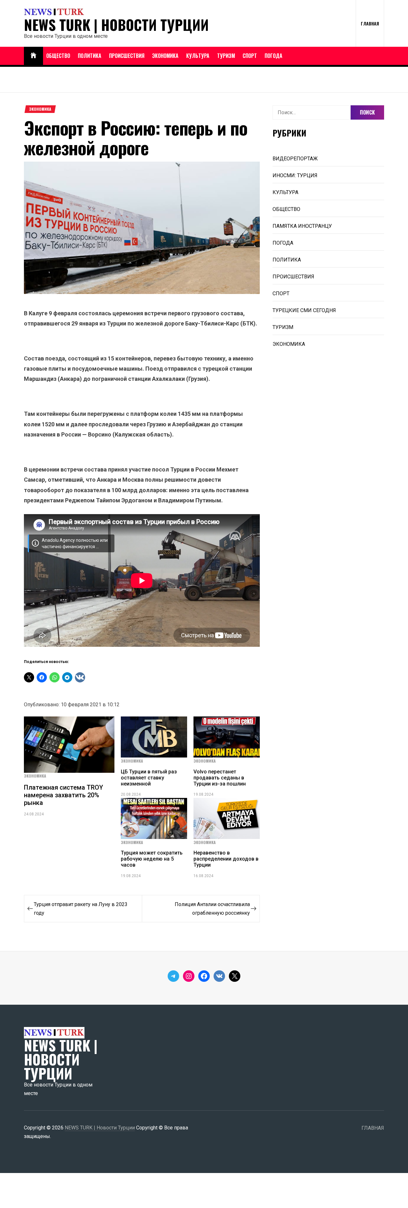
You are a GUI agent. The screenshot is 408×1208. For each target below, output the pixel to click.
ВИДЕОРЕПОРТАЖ (295, 159)
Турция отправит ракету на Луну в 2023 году (80, 908)
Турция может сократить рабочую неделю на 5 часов (152, 859)
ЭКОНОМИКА (165, 55)
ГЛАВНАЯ (370, 23)
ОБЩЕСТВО (58, 55)
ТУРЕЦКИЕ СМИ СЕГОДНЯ (304, 310)
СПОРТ (250, 55)
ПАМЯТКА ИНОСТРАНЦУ (302, 226)
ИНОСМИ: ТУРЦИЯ (295, 175)
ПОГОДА (273, 55)
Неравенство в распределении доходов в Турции (226, 859)
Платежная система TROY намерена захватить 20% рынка (63, 795)
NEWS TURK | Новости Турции (116, 25)
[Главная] (33, 56)
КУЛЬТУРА (197, 55)
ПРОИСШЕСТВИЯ (126, 55)
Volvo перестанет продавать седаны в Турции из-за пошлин (219, 778)
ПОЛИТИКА (89, 55)
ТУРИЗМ (226, 55)
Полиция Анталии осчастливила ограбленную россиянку (212, 908)
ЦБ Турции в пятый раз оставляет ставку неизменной (149, 778)
